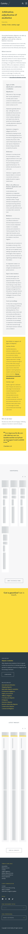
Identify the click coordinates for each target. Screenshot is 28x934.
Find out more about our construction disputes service (13, 376)
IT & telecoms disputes (8, 698)
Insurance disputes (7, 702)
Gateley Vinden (6, 25)
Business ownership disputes (10, 704)
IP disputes (5, 700)
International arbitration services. (17, 77)
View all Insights (14, 850)
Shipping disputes (7, 687)
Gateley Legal (16, 25)
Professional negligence (8, 691)
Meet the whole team (14, 580)
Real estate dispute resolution (10, 689)
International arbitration (8, 685)
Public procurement (7, 693)
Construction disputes (8, 706)
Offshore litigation (7, 696)
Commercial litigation (8, 708)
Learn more (9, 674)
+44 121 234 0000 (4, 508)
